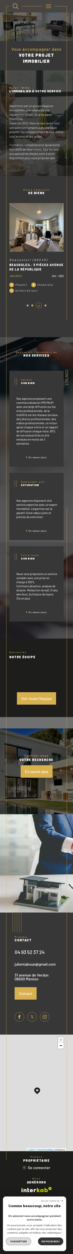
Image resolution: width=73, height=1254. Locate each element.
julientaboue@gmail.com (35, 958)
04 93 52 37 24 (30, 946)
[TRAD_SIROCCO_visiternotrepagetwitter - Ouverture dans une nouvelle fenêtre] (32, 1011)
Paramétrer (18, 1241)
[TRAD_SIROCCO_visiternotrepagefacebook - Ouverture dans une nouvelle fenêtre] (19, 1011)
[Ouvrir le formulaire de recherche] (15, 6)
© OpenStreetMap (44, 1144)
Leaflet (31, 1144)
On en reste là (50, 1200)
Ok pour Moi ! (50, 1241)
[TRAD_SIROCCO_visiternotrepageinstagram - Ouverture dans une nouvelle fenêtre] (44, 1011)
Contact (67, 378)
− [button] (61, 1040)
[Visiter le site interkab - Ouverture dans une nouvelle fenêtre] (36, 1184)
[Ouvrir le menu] (48, 6)
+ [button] (61, 1034)
